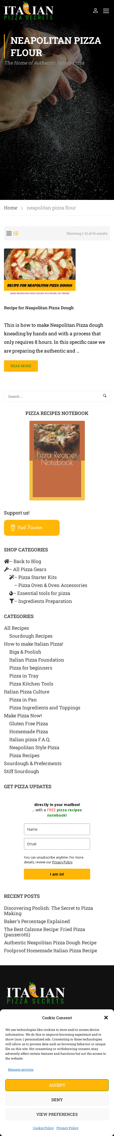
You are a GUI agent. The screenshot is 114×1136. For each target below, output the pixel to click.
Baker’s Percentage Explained (37, 921)
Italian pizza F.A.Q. (29, 739)
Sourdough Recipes (30, 636)
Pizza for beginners (30, 668)
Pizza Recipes (24, 755)
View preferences (57, 1114)
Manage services (20, 1069)
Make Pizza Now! (23, 715)
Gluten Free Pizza (28, 723)
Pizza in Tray (23, 675)
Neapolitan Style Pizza (34, 747)
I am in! (57, 874)
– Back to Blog (25, 561)
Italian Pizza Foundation (36, 660)
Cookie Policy (43, 1128)
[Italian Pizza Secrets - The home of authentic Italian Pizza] (29, 10)
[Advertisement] (57, 127)
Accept (57, 1085)
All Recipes (16, 628)
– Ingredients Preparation (43, 601)
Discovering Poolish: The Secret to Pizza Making (48, 910)
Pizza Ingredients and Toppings (44, 707)
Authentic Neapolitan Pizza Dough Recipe (50, 942)
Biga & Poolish (25, 652)
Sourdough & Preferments (33, 763)
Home (10, 207)
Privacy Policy (67, 1128)
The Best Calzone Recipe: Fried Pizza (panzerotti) (44, 932)
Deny (57, 1099)
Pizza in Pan (23, 699)
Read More (21, 364)
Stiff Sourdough (21, 771)
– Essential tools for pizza (41, 593)
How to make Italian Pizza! (33, 644)
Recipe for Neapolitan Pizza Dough (39, 307)
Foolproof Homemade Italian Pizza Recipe (50, 950)
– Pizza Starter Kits (35, 577)
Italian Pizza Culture (26, 691)
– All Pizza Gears (27, 569)
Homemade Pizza (28, 731)
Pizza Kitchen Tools (31, 683)
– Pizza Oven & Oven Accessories (50, 585)
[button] (106, 1017)
